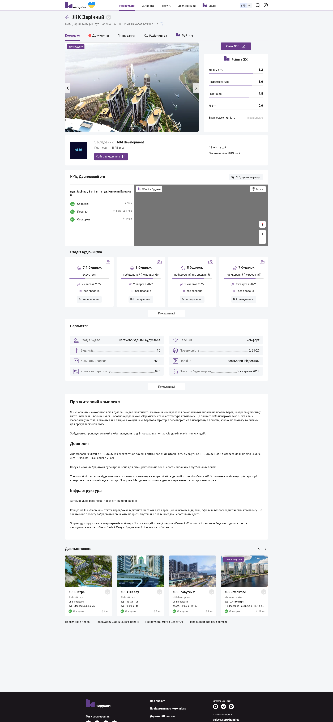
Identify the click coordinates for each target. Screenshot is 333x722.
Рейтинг (188, 35)
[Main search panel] (257, 5)
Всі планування (89, 299)
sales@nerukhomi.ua (226, 719)
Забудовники (187, 5)
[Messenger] (231, 706)
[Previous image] (67, 88)
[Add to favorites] (108, 17)
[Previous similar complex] (259, 548)
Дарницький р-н (82, 24)
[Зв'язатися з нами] (215, 706)
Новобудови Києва (77, 621)
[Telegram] (223, 706)
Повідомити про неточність (168, 708)
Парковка (215, 93)
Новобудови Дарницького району (117, 621)
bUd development (130, 142)
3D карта (148, 5)
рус (249, 5)
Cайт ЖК (232, 46)
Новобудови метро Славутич (164, 621)
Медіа (212, 5)
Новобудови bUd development (208, 621)
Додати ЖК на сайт (162, 716)
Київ (68, 24)
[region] (201, 215)
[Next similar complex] (265, 548)
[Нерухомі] (80, 5)
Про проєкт (157, 701)
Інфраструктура (219, 81)
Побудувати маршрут (248, 177)
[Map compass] (262, 224)
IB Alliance (118, 147)
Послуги (166, 5)
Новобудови (127, 5)
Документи (100, 35)
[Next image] (196, 88)
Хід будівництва (155, 35)
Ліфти (212, 105)
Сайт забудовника (108, 156)
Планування (126, 35)
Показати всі (166, 313)
